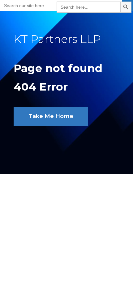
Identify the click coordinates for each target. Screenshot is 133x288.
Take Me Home (50, 116)
